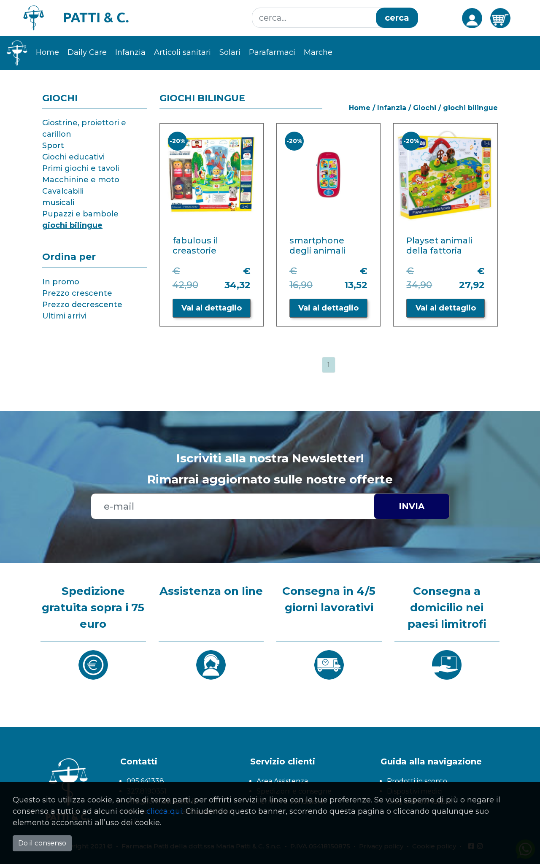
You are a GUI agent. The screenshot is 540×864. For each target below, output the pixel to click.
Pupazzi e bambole (80, 214)
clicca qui (164, 811)
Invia (411, 506)
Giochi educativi (73, 157)
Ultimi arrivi (64, 316)
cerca (397, 18)
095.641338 (145, 781)
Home (47, 52)
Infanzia (391, 108)
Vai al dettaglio (211, 308)
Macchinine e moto (80, 179)
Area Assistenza (282, 781)
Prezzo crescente (77, 293)
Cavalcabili (63, 191)
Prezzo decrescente (82, 304)
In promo (60, 281)
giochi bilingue (72, 225)
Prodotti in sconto (417, 781)
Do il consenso (42, 843)
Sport (53, 145)
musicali (58, 202)
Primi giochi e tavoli (80, 168)
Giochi (424, 108)
